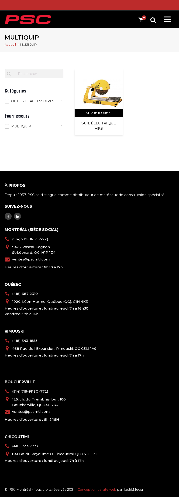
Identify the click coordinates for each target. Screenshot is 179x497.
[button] (34, 101)
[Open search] (153, 20)
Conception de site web (97, 489)
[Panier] (142, 20)
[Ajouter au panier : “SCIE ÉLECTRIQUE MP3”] (116, 75)
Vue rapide (101, 113)
